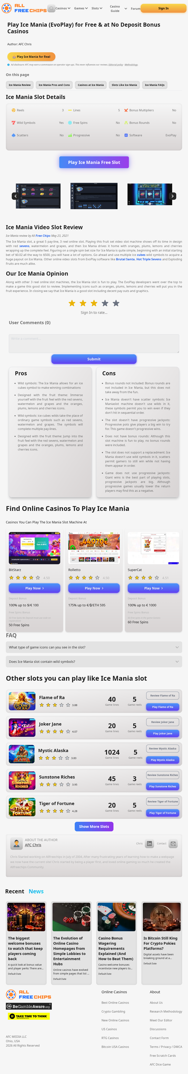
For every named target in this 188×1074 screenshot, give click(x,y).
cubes (141, 255)
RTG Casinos (110, 1038)
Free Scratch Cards (163, 1056)
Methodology (131, 64)
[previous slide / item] (15, 196)
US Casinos (109, 1029)
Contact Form (159, 1038)
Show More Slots (94, 826)
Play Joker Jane (162, 733)
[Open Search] (51, 8)
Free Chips (43, 236)
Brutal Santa (125, 259)
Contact (161, 843)
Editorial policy (116, 64)
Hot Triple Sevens (149, 259)
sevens (24, 246)
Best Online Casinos (115, 1003)
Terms (154, 1047)
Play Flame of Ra (162, 707)
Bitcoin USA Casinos (115, 1047)
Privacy (166, 1047)
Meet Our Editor (161, 1020)
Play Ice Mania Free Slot (94, 162)
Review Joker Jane (162, 722)
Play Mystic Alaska (162, 760)
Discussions (158, 1029)
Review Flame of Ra (162, 695)
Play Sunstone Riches (162, 786)
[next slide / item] (172, 196)
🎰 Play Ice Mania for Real (31, 57)
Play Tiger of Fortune (162, 813)
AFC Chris (25, 44)
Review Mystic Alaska (162, 748)
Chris (139, 843)
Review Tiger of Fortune (163, 801)
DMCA (177, 1047)
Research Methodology (166, 1011)
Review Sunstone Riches (162, 775)
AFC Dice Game (160, 1064)
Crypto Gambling (113, 1011)
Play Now (33, 588)
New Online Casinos (115, 1020)
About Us (156, 1003)
